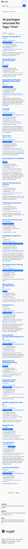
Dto (10, 251)
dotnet (21, 72)
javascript (17, 435)
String (11, 277)
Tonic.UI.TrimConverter (12, 220)
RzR (5, 237)
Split (23, 250)
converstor (11, 480)
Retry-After (19, 123)
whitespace (5, 94)
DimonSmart (7, 289)
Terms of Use (19, 539)
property (17, 49)
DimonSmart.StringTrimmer (8, 284)
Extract (8, 277)
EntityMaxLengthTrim (11, 235)
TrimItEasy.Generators (12, 203)
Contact (4, 504)
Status (3, 511)
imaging (4, 96)
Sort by (4, 33)
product (10, 94)
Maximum (12, 250)
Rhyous (6, 38)
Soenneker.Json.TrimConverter (9, 59)
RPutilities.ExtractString (12, 264)
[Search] (24, 5)
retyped (6, 427)
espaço (4, 481)
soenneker (6, 64)
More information (11, 179)
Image (5, 372)
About (13, 539)
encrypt (21, 453)
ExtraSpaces (12, 297)
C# (14, 121)
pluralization (11, 50)
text (21, 148)
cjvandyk (6, 110)
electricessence (8, 137)
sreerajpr (6, 383)
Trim (5, 230)
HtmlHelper (19, 416)
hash (3, 454)
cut (17, 394)
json (10, 72)
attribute (14, 72)
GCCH (8, 123)
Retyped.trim (8, 425)
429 (15, 123)
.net (19, 72)
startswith (12, 454)
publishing (19, 170)
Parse (16, 251)
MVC (8, 418)
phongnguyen (7, 204)
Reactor (11, 168)
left (6, 454)
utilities (10, 453)
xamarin (4, 395)
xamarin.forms (7, 394)
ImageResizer (7, 93)
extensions (9, 49)
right (8, 454)
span (8, 148)
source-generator (13, 211)
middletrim (5, 50)
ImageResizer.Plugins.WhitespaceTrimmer (11, 80)
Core (10, 418)
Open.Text (6, 136)
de (15, 480)
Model (13, 251)
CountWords (5, 322)
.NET (8, 168)
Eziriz (5, 160)
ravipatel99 (7, 266)
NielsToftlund (7, 364)
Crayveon (4, 123)
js (14, 435)
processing (10, 372)
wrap (20, 49)
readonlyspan (16, 148)
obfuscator (11, 170)
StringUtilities (8, 442)
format (4, 150)
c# (16, 72)
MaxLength (6, 250)
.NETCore (14, 418)
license (15, 168)
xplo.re (6, 406)
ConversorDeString (10, 467)
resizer (21, 94)
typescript (8, 435)
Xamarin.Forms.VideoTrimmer (9, 380)
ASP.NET (4, 418)
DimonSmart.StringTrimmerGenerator (13, 335)
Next (17, 493)
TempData (13, 416)
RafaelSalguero (8, 221)
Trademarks (11, 543)
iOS (24, 394)
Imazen (18, 94)
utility (14, 453)
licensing (19, 168)
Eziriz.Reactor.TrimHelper (13, 158)
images (14, 94)
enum (11, 148)
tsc (13, 435)
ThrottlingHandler (6, 124)
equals (12, 150)
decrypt (17, 453)
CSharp (12, 123)
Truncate (4, 251)
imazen (6, 84)
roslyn (19, 211)
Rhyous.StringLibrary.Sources (11, 183)
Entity (20, 250)
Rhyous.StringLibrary (11, 36)
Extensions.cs (8, 305)
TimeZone (19, 320)
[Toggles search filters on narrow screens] (24, 11)
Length (16, 250)
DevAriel (6, 469)
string (5, 49)
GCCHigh (6, 109)
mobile (11, 437)
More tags (14, 124)
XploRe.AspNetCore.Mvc (12, 402)
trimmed (16, 150)
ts (11, 435)
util (7, 453)
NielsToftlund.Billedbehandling (9, 361)
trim (13, 49)
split (7, 150)
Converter (8, 230)
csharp (4, 437)
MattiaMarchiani (8, 444)
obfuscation (5, 170)
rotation (15, 372)
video (12, 394)
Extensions (11, 121)
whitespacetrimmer (15, 93)
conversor (6, 480)
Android (21, 394)
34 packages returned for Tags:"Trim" (11, 23)
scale (20, 372)
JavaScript (6, 416)
